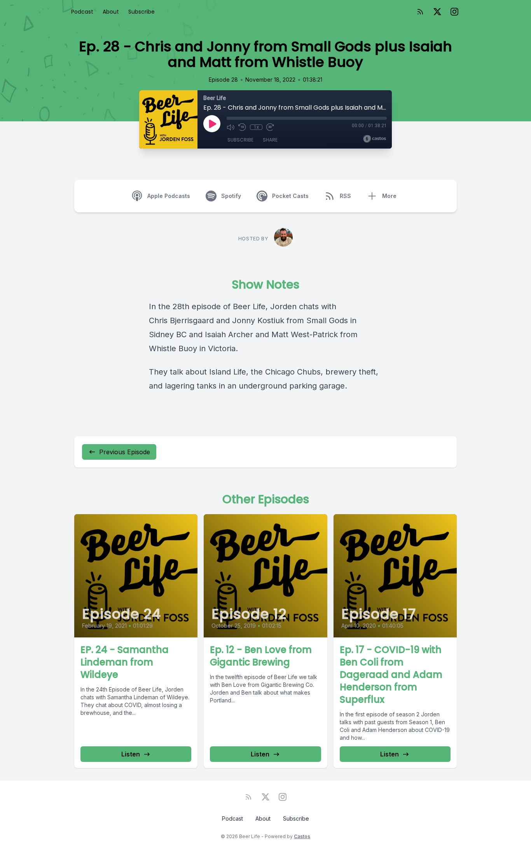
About (111, 12)
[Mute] (230, 127)
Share (270, 140)
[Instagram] (454, 12)
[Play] (211, 123)
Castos (302, 836)
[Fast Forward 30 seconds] (270, 127)
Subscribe (141, 12)
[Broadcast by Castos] (374, 139)
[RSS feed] (420, 12)
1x (256, 127)
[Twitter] (437, 12)
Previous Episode (124, 452)
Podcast (82, 12)
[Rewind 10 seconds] (242, 127)
